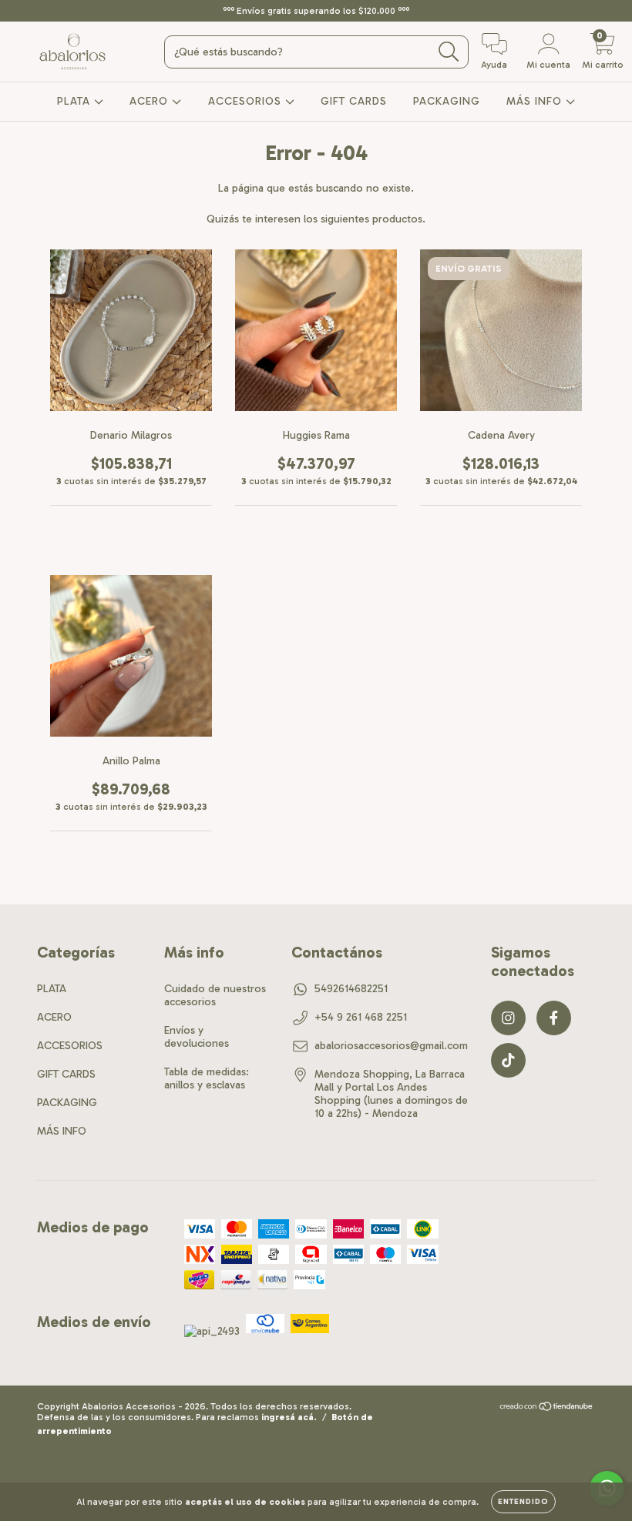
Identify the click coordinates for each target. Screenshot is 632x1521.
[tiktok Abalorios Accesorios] (69, 10)
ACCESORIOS (246, 101)
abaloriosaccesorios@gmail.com (391, 1045)
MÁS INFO (536, 101)
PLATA (75, 101)
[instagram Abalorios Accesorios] (23, 10)
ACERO (150, 101)
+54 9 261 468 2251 (360, 1017)
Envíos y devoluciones (196, 1037)
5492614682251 (351, 988)
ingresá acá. (289, 1417)
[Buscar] (449, 52)
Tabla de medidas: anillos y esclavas (206, 1078)
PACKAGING (446, 101)
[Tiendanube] (547, 1407)
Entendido (523, 1501)
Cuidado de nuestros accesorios (215, 995)
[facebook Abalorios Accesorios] (46, 10)
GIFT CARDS (354, 101)
